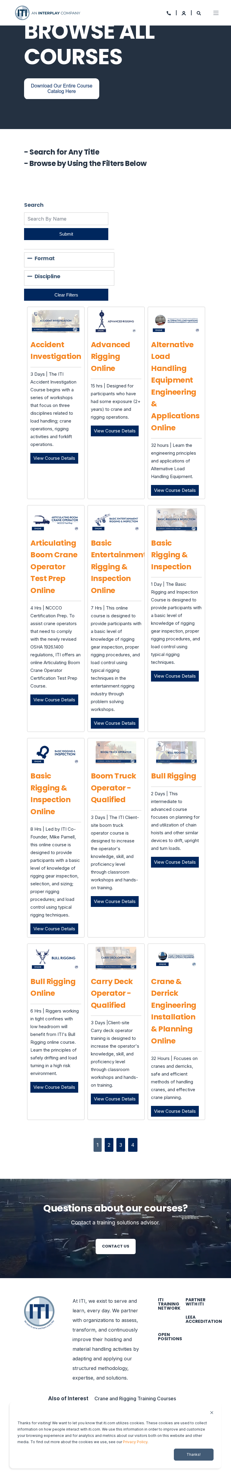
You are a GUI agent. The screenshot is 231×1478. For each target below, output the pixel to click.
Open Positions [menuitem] (170, 1336)
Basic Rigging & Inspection (171, 555)
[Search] (199, 12)
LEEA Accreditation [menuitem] (204, 1319)
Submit (66, 233)
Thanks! (193, 1454)
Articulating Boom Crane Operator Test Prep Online (53, 567)
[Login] (184, 12)
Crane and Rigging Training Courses (135, 1398)
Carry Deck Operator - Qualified (112, 993)
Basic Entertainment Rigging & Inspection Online (118, 567)
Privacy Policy (135, 1442)
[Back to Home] (48, 12)
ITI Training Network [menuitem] (169, 1304)
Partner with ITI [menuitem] (195, 1302)
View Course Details (55, 458)
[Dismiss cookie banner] (212, 1413)
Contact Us (115, 1246)
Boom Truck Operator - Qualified (113, 788)
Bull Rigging (173, 776)
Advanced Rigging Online (110, 356)
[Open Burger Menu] (216, 13)
